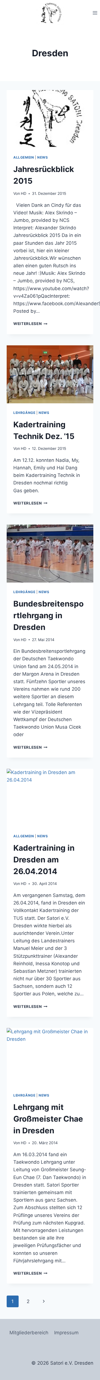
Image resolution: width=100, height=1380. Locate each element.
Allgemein (23, 157)
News (42, 157)
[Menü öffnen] (95, 12)
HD (23, 193)
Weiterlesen (30, 323)
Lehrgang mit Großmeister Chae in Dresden (48, 1118)
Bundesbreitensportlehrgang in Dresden (48, 615)
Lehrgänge (24, 413)
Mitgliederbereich (28, 1332)
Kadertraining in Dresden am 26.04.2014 (43, 859)
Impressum (66, 1332)
